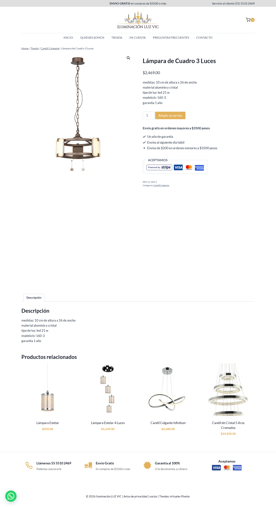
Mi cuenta (138, 37)
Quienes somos (92, 37)
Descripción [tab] (33, 297)
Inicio (68, 37)
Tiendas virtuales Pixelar (174, 496)
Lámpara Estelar (47, 423)
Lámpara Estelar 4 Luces (108, 423)
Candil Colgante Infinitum (168, 423)
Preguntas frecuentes (171, 37)
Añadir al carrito (170, 115)
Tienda (116, 37)
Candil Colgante (161, 185)
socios (153, 496)
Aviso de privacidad (135, 496)
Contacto (204, 37)
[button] (128, 58)
